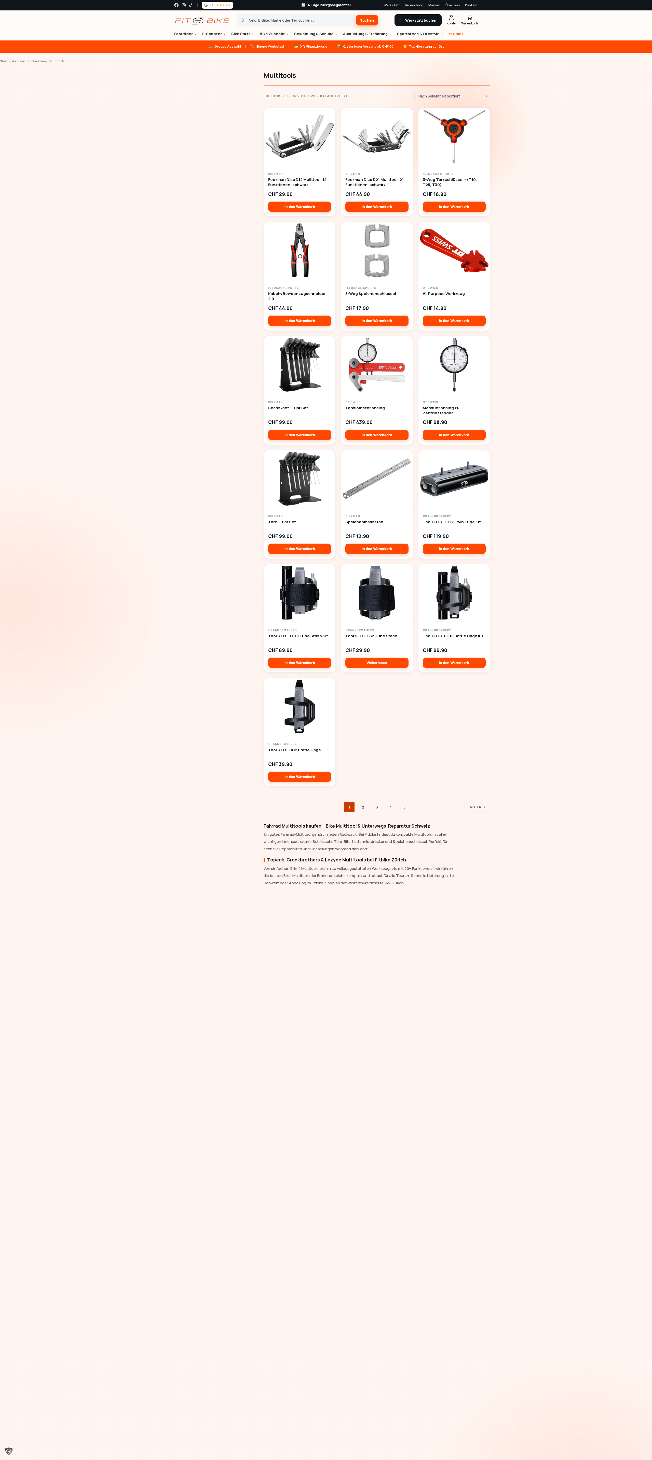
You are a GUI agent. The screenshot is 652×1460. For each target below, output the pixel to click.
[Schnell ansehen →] (299, 136)
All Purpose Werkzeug (444, 293)
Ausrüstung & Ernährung (367, 33)
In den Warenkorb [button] (299, 207)
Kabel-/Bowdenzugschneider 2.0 (297, 296)
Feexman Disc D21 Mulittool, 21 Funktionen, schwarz (374, 182)
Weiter (475, 807)
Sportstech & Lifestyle (420, 33)
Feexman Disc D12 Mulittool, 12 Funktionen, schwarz (297, 182)
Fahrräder (185, 33)
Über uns (452, 5)
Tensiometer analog (365, 407)
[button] (9, 1451)
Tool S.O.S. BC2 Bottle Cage (294, 750)
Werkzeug (39, 61)
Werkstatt (392, 5)
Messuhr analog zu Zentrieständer (441, 410)
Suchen (367, 20)
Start (4, 61)
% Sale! (456, 33)
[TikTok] (191, 5)
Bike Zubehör (274, 33)
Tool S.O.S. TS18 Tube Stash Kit (298, 636)
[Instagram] (184, 5)
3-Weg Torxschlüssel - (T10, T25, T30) (450, 182)
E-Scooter (214, 33)
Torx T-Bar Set (282, 522)
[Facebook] (176, 5)
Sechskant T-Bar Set (288, 407)
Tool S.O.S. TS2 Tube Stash (371, 636)
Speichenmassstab (364, 522)
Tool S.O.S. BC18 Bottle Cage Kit (453, 636)
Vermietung (414, 5)
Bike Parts (242, 33)
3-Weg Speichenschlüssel (370, 293)
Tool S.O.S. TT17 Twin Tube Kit (452, 522)
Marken (434, 5)
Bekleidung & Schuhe (315, 33)
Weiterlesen (376, 663)
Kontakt (471, 5)
